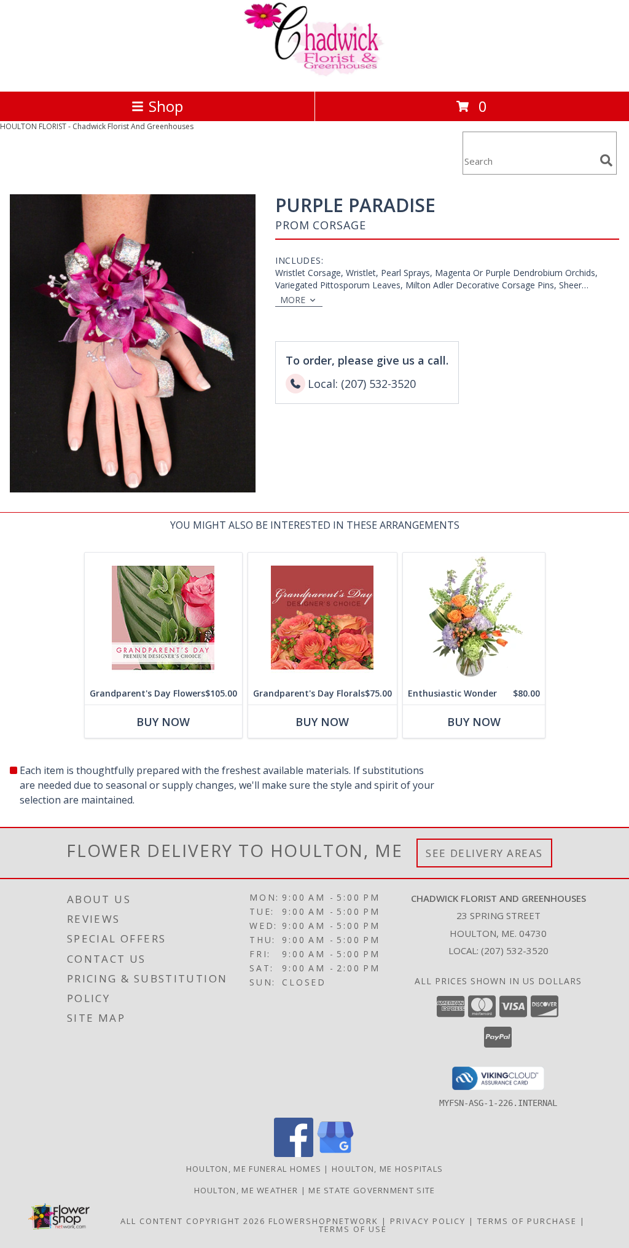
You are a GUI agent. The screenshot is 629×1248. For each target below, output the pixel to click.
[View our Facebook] (293, 1153)
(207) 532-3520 (515, 950)
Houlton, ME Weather (246, 1190)
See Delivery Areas (484, 853)
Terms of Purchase (527, 1220)
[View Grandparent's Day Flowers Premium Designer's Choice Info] (163, 617)
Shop (166, 106)
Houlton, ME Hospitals (387, 1168)
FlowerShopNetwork (323, 1220)
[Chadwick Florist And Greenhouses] (314, 73)
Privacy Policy (428, 1220)
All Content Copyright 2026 (192, 1220)
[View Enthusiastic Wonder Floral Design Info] (474, 617)
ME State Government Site (371, 1190)
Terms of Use (353, 1228)
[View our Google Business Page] (335, 1153)
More (292, 300)
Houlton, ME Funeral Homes (254, 1168)
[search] (606, 160)
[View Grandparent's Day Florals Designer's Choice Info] (322, 617)
